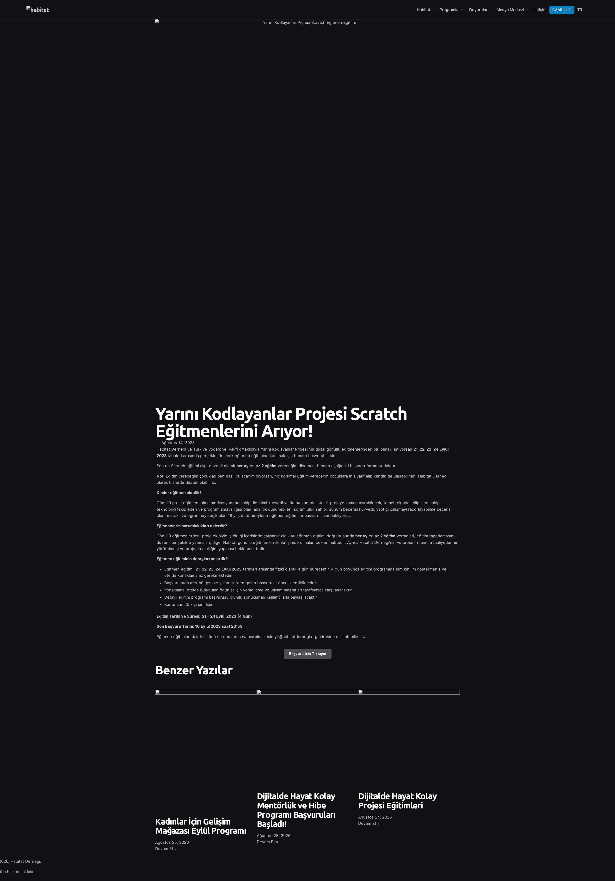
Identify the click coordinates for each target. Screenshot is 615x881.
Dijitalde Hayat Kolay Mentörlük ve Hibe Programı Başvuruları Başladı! (296, 810)
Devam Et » (166, 848)
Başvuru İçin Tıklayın (307, 653)
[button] (312, 443)
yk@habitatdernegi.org (296, 636)
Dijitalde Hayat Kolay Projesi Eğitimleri (397, 800)
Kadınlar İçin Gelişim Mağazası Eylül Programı (200, 826)
